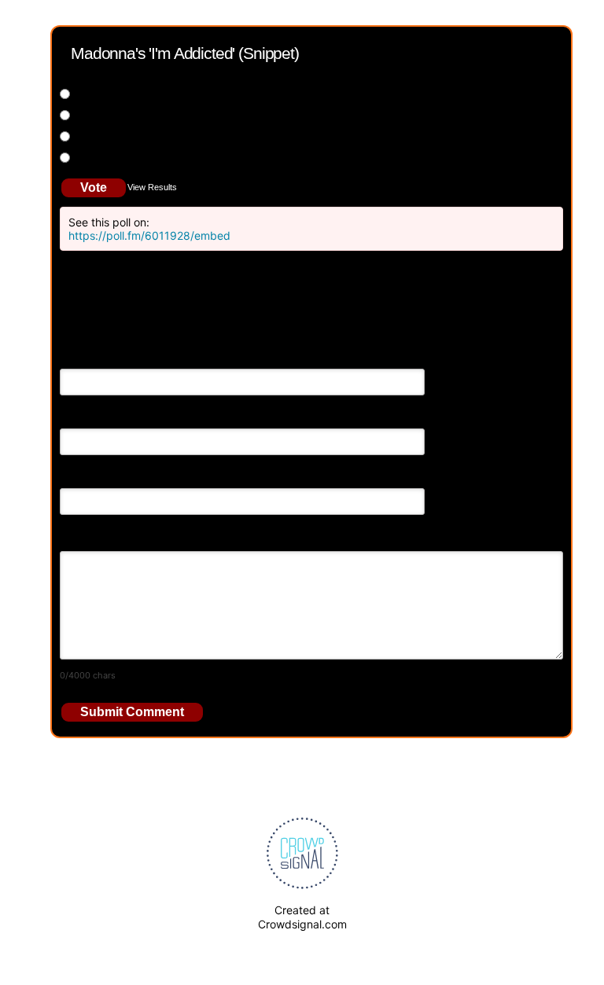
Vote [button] (93, 187)
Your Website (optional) (119, 476)
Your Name (88, 357)
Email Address (96, 417)
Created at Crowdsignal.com (302, 917)
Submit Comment (132, 712)
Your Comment (97, 536)
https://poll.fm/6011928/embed (149, 235)
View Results (152, 187)
